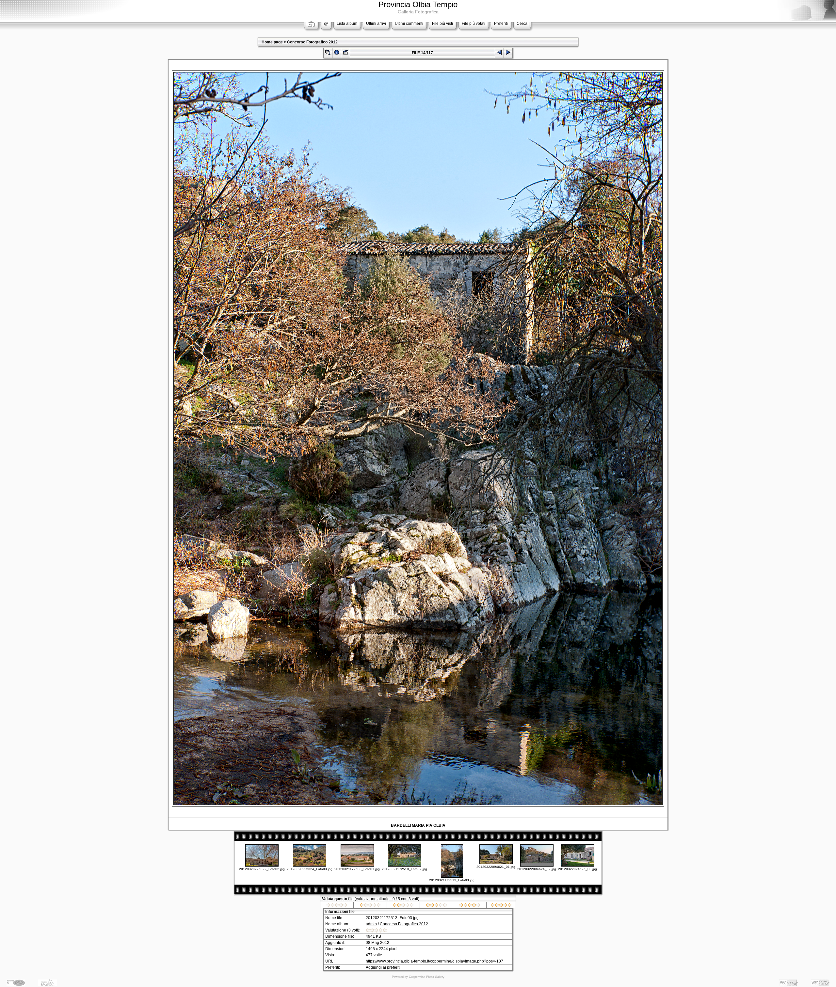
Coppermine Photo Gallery (426, 977)
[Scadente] (370, 906)
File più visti (442, 23)
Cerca (522, 23)
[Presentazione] (345, 54)
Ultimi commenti (409, 23)
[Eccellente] (501, 906)
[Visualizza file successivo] (508, 54)
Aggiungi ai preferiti (383, 967)
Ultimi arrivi (376, 23)
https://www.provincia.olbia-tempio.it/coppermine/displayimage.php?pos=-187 (434, 961)
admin (371, 924)
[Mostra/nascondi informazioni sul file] (336, 54)
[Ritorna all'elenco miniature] (328, 54)
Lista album (347, 23)
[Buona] (436, 906)
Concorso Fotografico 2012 (312, 42)
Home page (272, 42)
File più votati (473, 23)
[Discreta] (403, 906)
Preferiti (501, 23)
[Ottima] (469, 906)
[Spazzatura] (336, 906)
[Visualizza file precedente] (499, 54)
